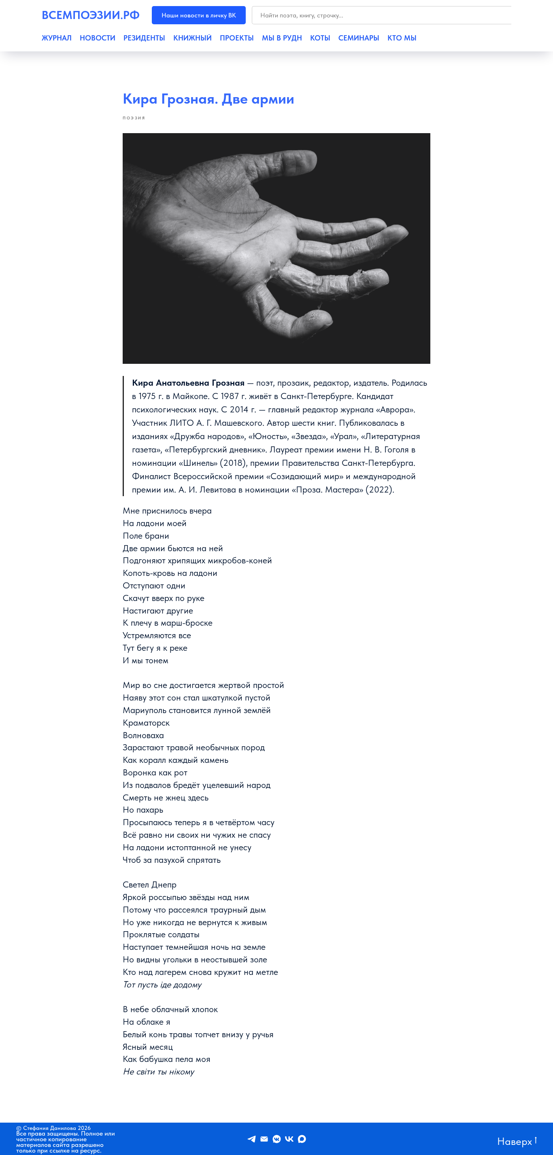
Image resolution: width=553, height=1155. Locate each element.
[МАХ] (302, 1139)
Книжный (192, 38)
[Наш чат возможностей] (277, 1139)
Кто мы (402, 38)
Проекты (237, 38)
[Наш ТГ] (252, 1139)
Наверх (514, 1141)
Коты (320, 38)
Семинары (358, 38)
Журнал (57, 38)
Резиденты (144, 38)
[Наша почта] (264, 1139)
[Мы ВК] (289, 1139)
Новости (97, 38)
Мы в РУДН (282, 38)
